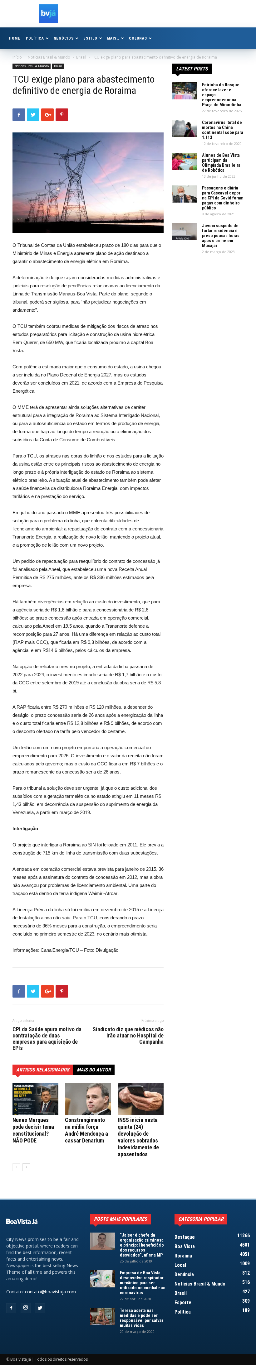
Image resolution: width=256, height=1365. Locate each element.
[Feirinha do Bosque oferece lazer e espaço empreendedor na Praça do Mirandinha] (184, 90)
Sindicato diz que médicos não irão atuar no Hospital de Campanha (128, 1035)
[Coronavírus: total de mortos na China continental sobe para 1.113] (184, 128)
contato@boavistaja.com (50, 1292)
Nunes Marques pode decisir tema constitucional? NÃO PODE (33, 1130)
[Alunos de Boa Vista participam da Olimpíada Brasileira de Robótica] (184, 161)
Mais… (113, 38)
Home (14, 38)
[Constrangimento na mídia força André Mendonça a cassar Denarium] (88, 1099)
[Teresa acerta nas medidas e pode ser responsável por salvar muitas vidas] (102, 1316)
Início (17, 57)
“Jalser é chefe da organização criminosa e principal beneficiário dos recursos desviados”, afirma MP (142, 1245)
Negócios (64, 38)
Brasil (81, 57)
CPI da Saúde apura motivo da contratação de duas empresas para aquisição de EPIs (46, 1038)
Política (35, 38)
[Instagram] (26, 1308)
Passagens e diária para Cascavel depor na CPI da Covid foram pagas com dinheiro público (223, 197)
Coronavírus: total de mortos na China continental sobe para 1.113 (222, 130)
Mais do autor (94, 1070)
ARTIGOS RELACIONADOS (42, 1070)
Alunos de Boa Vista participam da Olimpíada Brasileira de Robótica (221, 163)
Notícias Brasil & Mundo (49, 57)
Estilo (90, 38)
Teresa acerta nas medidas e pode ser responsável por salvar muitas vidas (141, 1318)
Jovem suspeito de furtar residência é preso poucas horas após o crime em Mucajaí (220, 235)
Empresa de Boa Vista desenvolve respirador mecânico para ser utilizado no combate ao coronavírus (142, 1282)
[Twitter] (40, 1308)
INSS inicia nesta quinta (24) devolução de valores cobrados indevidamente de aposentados (138, 1137)
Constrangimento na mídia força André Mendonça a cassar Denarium (86, 1130)
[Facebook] (11, 1308)
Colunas (138, 38)
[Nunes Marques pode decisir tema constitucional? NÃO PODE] (35, 1099)
